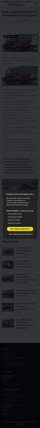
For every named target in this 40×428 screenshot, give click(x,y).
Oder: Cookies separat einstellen (20, 234)
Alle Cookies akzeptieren (20, 229)
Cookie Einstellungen (27, 211)
